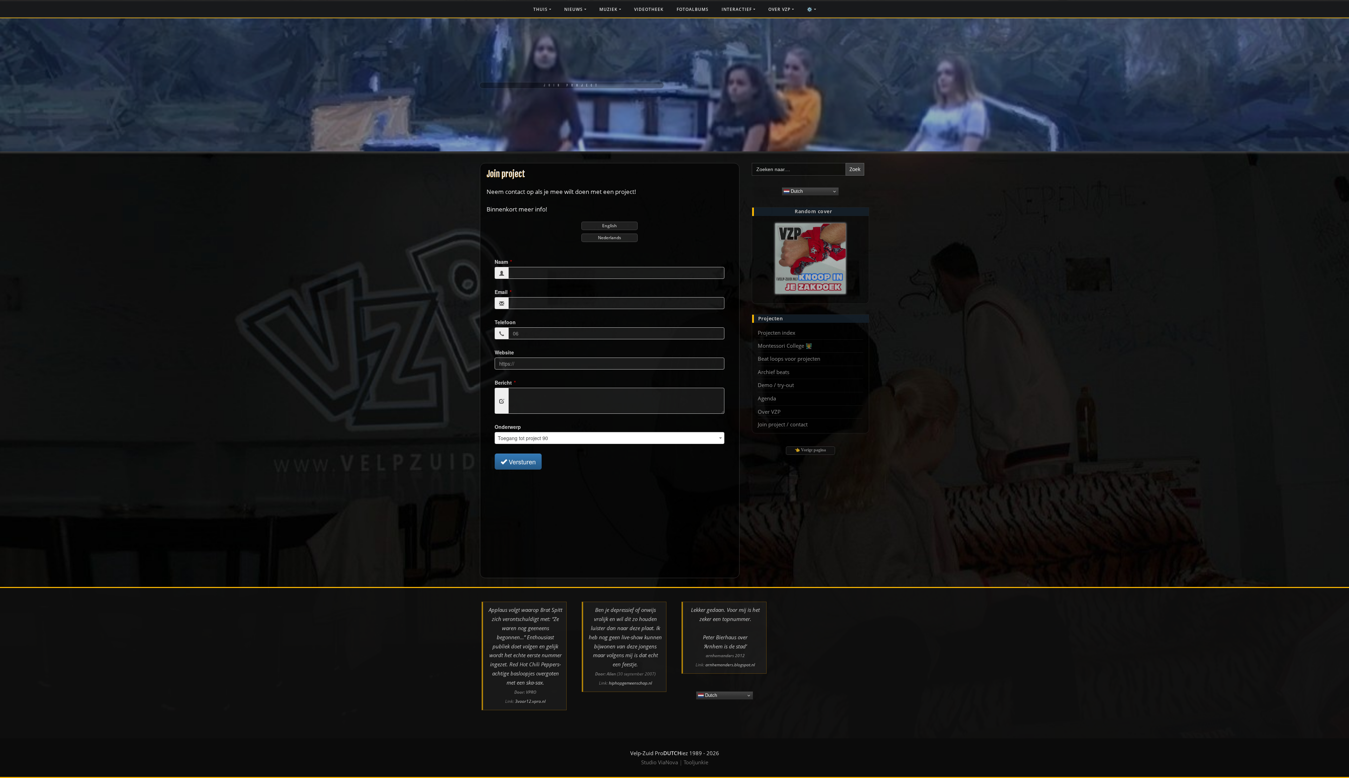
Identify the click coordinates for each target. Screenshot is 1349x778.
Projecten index (776, 332)
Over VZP (780, 9)
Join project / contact (783, 424)
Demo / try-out (776, 384)
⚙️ (810, 9)
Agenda (767, 398)
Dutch (796, 191)
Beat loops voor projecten (789, 358)
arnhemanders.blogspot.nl (730, 665)
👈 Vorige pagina (810, 449)
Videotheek (649, 9)
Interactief (737, 9)
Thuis (541, 9)
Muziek (609, 9)
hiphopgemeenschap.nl (630, 683)
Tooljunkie (696, 762)
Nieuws (574, 9)
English (609, 226)
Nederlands (609, 238)
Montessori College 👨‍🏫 (785, 345)
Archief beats (773, 371)
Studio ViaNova (659, 762)
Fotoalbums (693, 9)
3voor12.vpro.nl (530, 701)
